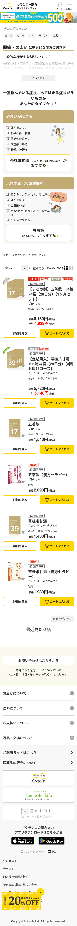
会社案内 (8, 861)
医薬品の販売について (19, 762)
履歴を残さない (62, 618)
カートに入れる (60, 333)
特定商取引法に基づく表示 (20, 884)
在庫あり (38, 268)
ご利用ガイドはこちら (20, 752)
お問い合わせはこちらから (38, 660)
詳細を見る (20, 333)
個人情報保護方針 (14, 876)
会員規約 (8, 869)
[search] (70, 29)
